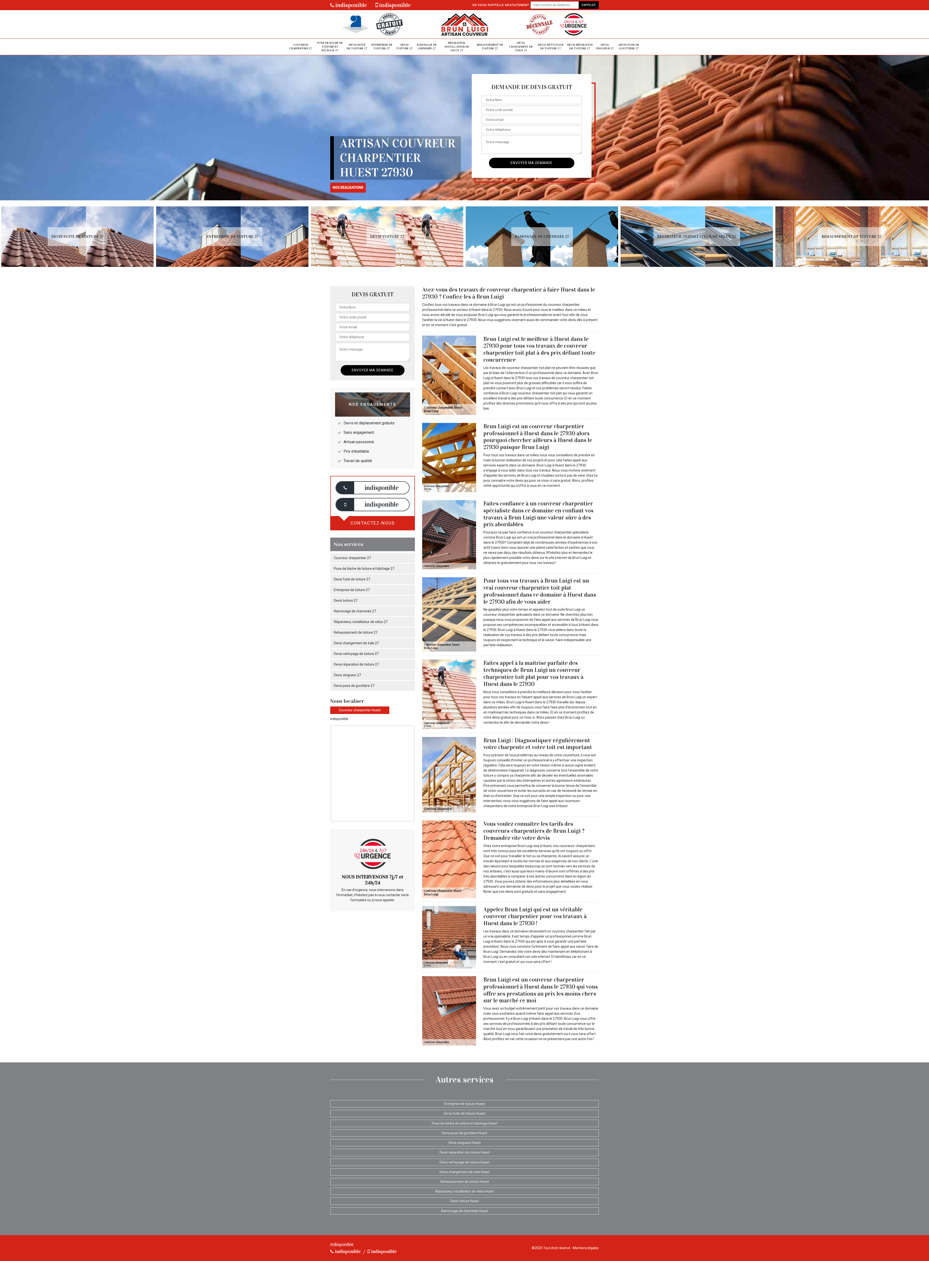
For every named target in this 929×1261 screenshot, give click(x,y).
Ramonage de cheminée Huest (464, 1211)
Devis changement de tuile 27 (521, 46)
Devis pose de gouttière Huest (464, 1133)
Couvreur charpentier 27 (300, 46)
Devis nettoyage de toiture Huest (464, 1162)
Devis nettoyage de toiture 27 (550, 46)
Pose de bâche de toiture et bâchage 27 (330, 46)
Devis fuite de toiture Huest (464, 1113)
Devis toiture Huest (464, 1201)
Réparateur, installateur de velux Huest (464, 1191)
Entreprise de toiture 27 (381, 46)
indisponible (350, 5)
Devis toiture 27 (404, 46)
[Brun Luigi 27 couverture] (464, 24)
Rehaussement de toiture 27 (490, 46)
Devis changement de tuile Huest (465, 1172)
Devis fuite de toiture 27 (357, 46)
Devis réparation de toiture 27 (580, 46)
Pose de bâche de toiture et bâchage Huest (464, 1123)
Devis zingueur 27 (605, 46)
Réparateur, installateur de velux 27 (457, 46)
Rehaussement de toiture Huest (464, 1182)
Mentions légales (586, 1248)
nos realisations (348, 187)
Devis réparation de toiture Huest (465, 1152)
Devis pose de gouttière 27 (629, 46)
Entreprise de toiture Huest (464, 1104)
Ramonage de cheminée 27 (427, 46)
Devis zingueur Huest (465, 1143)
